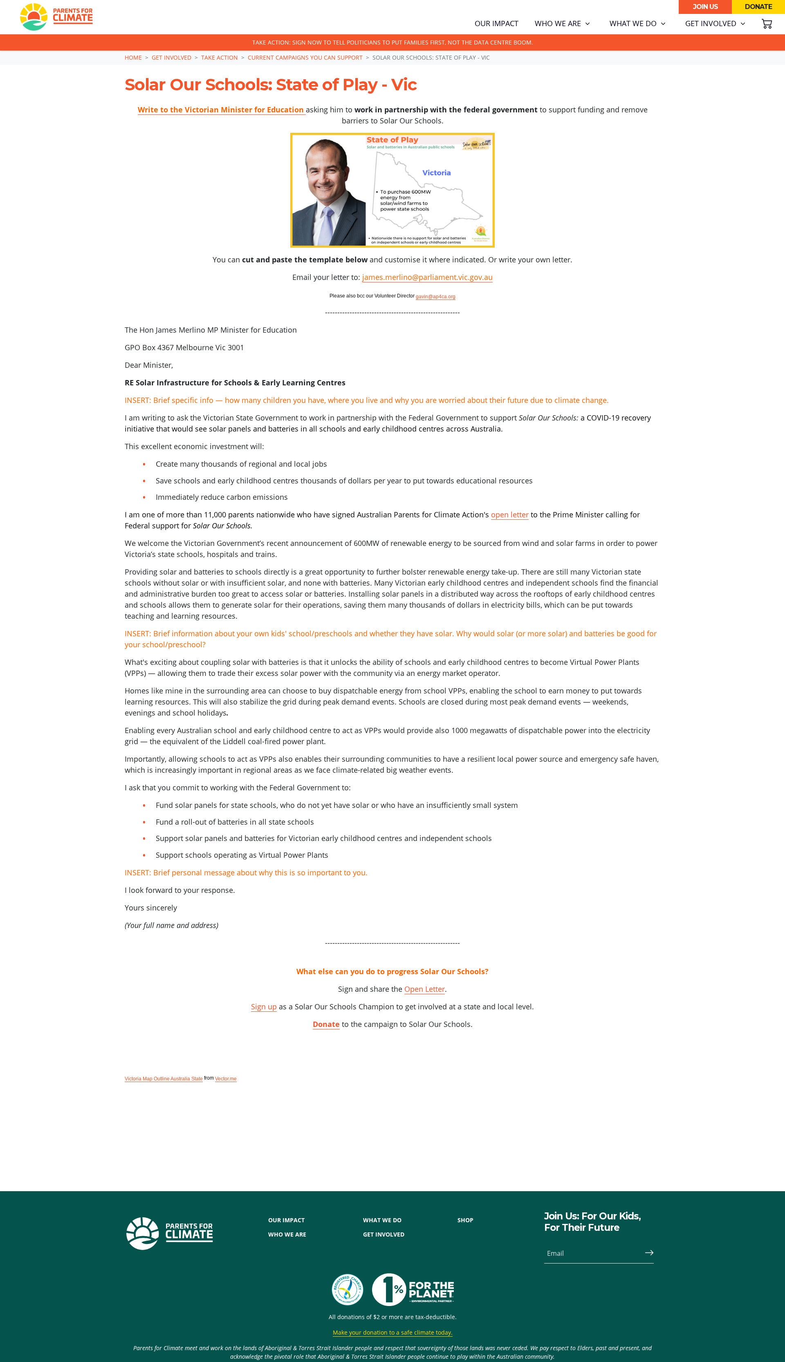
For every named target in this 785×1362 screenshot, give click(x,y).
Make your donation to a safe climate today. (393, 1332)
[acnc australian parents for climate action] (351, 1289)
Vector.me (226, 1079)
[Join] (646, 1253)
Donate (758, 7)
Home (133, 57)
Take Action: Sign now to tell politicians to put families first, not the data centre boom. (392, 42)
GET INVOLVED (383, 1234)
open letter (510, 514)
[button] (562, 24)
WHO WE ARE (287, 1234)
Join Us (705, 7)
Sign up (264, 1006)
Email (555, 1253)
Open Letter (424, 989)
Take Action (219, 57)
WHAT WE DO (382, 1220)
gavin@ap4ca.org (435, 297)
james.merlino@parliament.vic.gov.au (427, 277)
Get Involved (171, 57)
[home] (56, 17)
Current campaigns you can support (305, 57)
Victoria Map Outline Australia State (164, 1079)
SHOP (465, 1220)
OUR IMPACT (286, 1220)
